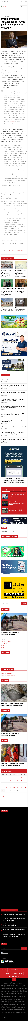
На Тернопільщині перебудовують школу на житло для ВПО (20, 309)
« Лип (2, 796)
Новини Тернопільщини (8, 675)
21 (17, 787)
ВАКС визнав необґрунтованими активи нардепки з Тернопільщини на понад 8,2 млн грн (14, 413)
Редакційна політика (14, 976)
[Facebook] (2, 2)
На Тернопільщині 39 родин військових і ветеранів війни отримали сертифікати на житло (6, 273)
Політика (3, 13)
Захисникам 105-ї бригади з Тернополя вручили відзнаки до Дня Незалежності (13, 407)
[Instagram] (5, 2)
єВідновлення (14, 240)
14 (17, 784)
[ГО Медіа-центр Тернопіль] (14, 960)
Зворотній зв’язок (13, 969)
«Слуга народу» (5, 240)
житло (20, 240)
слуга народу (5, 245)
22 (21, 787)
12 (10, 784)
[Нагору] (14, 979)
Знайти (24, 603)
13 (14, 784)
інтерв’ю (12, 122)
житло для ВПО (5, 243)
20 (14, 787)
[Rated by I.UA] (14, 953)
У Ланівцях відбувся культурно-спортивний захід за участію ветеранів (13, 393)
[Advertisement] (14, 828)
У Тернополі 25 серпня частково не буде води (12, 379)
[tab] (6, 490)
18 (6, 787)
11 (6, 784)
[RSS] (8, 2)
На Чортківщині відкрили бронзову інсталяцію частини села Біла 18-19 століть (12, 400)
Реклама (8, 973)
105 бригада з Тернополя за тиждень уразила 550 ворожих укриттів (13, 386)
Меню (24, 6)
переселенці (20, 243)
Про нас (4, 969)
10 (3, 784)
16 (25, 784)
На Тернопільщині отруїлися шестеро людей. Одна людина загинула (13, 420)
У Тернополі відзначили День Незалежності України (14, 427)
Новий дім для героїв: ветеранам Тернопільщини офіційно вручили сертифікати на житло (20, 273)
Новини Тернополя (6, 673)
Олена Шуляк (13, 188)
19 (10, 787)
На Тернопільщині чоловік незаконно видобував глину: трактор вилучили (13, 440)
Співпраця (23, 969)
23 (25, 787)
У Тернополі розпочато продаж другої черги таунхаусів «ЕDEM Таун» (7, 309)
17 (3, 787)
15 (21, 784)
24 (3, 790)
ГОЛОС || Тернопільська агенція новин (14, 250)
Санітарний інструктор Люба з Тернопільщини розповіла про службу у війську (12, 433)
